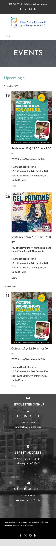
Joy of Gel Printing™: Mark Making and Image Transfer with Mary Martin (31, 249)
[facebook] (21, 535)
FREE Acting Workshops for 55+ (28, 159)
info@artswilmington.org (35, 4)
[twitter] (25, 535)
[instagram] (30, 535)
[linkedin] (35, 535)
